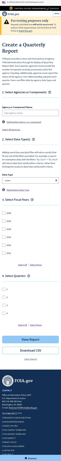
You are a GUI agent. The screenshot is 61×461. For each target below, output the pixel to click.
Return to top (32, 451)
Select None (36, 264)
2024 (9, 229)
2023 (9, 237)
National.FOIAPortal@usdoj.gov (23, 407)
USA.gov (7, 454)
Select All (22, 264)
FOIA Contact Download (14, 430)
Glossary (32, 458)
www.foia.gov (25, 30)
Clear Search (30, 359)
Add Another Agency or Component (24, 122)
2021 (9, 253)
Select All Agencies (11, 129)
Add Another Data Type (18, 190)
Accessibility (9, 438)
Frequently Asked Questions (17, 418)
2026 (9, 213)
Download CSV (30, 350)
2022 (9, 245)
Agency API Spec (10, 426)
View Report (30, 339)
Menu (56, 13)
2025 (9, 221)
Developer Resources (13, 422)
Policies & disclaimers (13, 446)
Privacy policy (10, 442)
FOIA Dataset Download (14, 434)
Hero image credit (8, 413)
